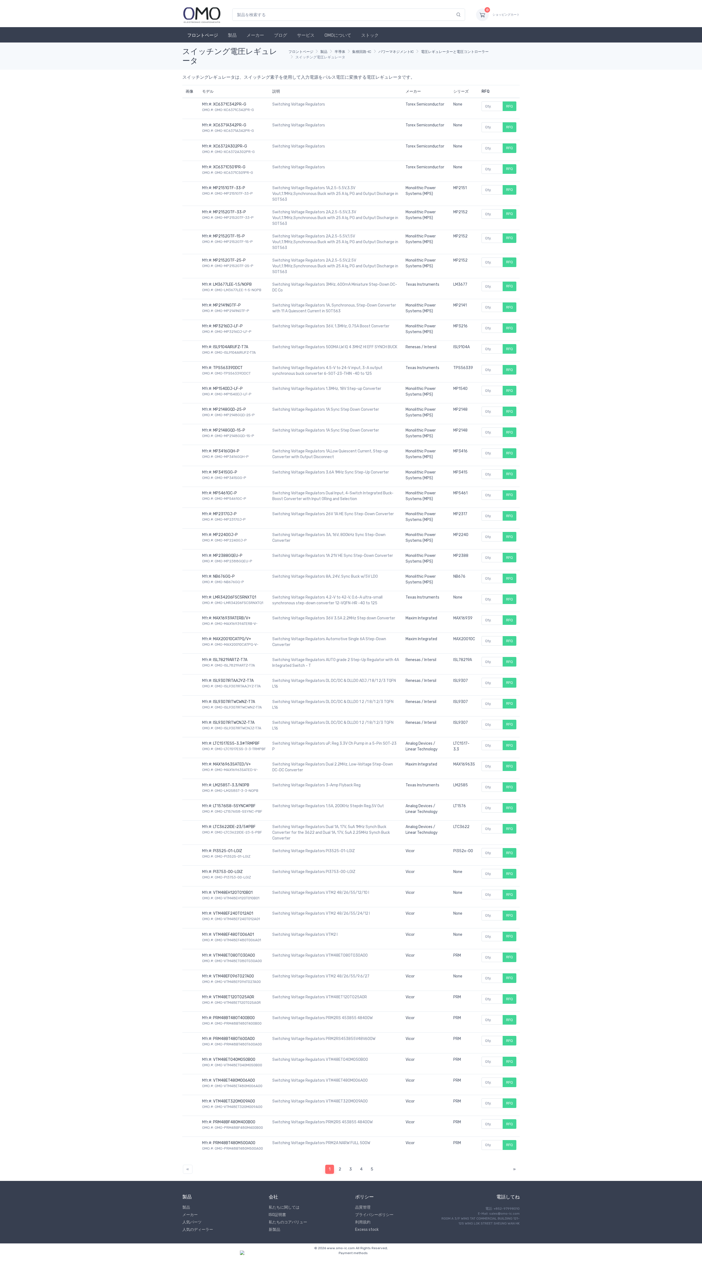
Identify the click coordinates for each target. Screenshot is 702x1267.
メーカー (255, 35)
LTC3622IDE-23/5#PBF (234, 826)
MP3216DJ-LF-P (228, 326)
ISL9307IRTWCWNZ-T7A (234, 701)
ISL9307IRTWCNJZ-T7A (233, 722)
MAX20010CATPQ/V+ (232, 639)
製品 (232, 35)
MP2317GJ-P (225, 514)
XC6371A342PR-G (229, 125)
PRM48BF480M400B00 (234, 1122)
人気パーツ (192, 1222)
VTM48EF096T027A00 (233, 976)
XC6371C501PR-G (229, 167)
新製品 (274, 1229)
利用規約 (362, 1222)
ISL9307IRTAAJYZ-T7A (233, 680)
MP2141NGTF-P (227, 305)
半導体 (340, 52)
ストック (370, 35)
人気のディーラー (197, 1229)
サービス (306, 35)
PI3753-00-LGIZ (228, 871)
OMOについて (337, 35)
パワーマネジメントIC (396, 52)
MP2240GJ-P (225, 534)
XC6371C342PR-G (229, 104)
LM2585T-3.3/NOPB (231, 785)
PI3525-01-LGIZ (227, 851)
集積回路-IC (361, 52)
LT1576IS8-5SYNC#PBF (234, 806)
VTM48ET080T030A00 (234, 955)
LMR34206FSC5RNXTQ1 (234, 597)
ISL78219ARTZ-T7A (230, 659)
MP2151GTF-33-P (229, 188)
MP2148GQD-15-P (229, 430)
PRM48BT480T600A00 (234, 1038)
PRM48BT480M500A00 (234, 1143)
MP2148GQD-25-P (229, 409)
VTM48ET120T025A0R (233, 997)
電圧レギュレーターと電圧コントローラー (455, 52)
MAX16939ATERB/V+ (232, 618)
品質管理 (362, 1207)
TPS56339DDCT (228, 367)
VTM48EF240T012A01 (233, 913)
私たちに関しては (284, 1207)
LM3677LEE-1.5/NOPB (232, 284)
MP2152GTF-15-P (229, 236)
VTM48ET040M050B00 (234, 1059)
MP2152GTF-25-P (229, 260)
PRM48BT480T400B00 (234, 1018)
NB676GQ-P (224, 576)
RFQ (509, 106)
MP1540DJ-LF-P (228, 388)
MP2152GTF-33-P (229, 212)
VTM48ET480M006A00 (234, 1080)
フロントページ (202, 35)
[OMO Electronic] (201, 14)
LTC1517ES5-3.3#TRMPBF (236, 743)
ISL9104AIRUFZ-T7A (230, 347)
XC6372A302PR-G (230, 146)
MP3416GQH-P (226, 451)
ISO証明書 (277, 1214)
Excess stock (367, 1229)
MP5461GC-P (225, 493)
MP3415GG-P (225, 472)
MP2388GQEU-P (227, 555)
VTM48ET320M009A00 (234, 1101)
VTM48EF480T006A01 (233, 934)
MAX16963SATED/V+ (232, 764)
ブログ (280, 35)
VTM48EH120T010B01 (233, 892)
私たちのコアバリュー (288, 1222)
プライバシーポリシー (374, 1214)
